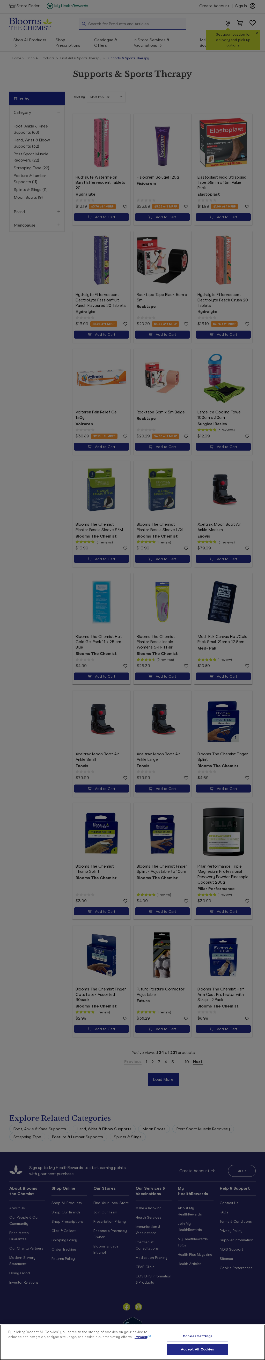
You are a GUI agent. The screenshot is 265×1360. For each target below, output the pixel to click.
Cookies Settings (197, 1336)
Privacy (141, 1337)
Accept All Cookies (197, 1349)
